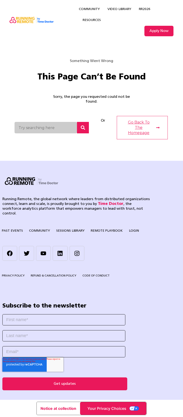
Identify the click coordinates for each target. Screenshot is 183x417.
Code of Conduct (96, 275)
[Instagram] (77, 253)
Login (134, 231)
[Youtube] (43, 253)
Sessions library (70, 231)
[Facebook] (9, 253)
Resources (92, 20)
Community (89, 9)
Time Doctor (110, 204)
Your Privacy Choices (106, 408)
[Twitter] (26, 253)
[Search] (83, 127)
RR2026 (144, 9)
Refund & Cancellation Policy (53, 275)
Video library (119, 9)
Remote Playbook (107, 231)
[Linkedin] (60, 253)
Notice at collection (58, 408)
